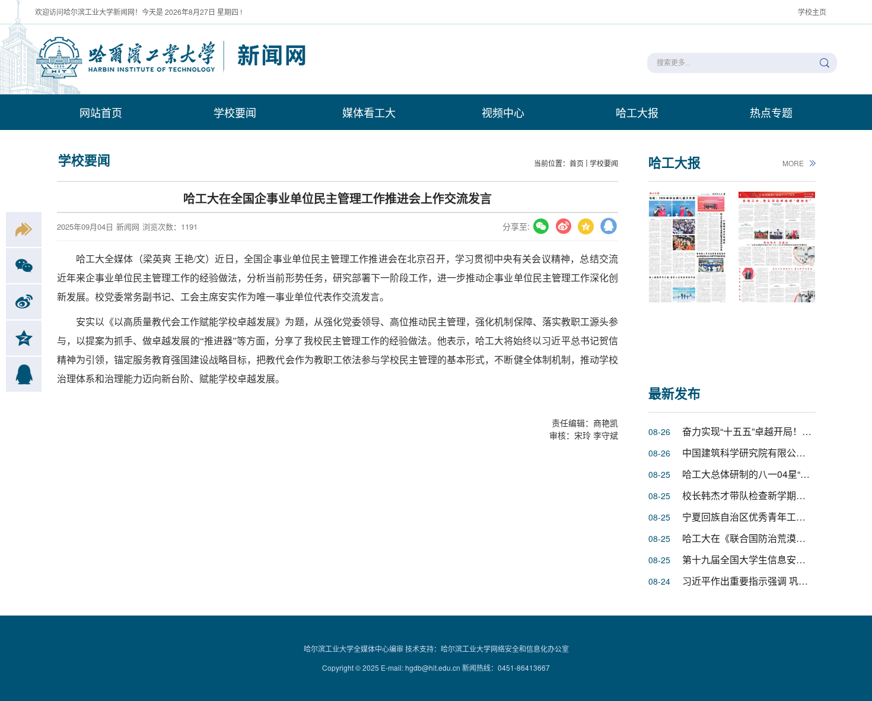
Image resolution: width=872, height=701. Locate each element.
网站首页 (100, 112)
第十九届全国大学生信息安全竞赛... (757, 559)
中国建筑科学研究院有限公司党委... (757, 452)
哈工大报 (637, 112)
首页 (576, 163)
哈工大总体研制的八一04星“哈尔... (754, 474)
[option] (687, 274)
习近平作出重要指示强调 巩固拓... (753, 581)
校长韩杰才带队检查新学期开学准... (757, 495)
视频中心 (503, 112)
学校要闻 (235, 112)
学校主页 (812, 12)
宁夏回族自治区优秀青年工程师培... (757, 517)
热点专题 (771, 112)
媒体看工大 (369, 112)
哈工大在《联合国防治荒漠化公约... (757, 538)
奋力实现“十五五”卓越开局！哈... (750, 431)
